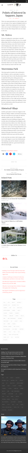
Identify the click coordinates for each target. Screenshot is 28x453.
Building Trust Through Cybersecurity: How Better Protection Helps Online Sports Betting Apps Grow (14, 272)
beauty (13, 302)
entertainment (6, 310)
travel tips (6, 337)
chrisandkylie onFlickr (12, 150)
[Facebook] (13, 1)
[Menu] (2, 5)
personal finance (7, 326)
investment (5, 321)
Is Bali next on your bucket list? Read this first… (13, 198)
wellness (5, 339)
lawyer (15, 321)
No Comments (16, 18)
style (10, 331)
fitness (5, 315)
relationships (6, 329)
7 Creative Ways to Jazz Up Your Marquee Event (13, 245)
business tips (15, 305)
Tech (14, 331)
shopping (21, 329)
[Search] (26, 1)
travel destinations (13, 334)
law (11, 321)
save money (14, 329)
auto (9, 302)
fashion (5, 313)
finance (11, 313)
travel (4, 334)
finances (17, 313)
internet (20, 318)
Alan (10, 18)
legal (21, 321)
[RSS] (15, 1)
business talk (6, 305)
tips (19, 331)
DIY (14, 307)
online (13, 323)
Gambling (11, 315)
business (19, 302)
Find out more (23, 442)
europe (13, 310)
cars (10, 307)
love (4, 323)
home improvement (12, 318)
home (4, 318)
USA (12, 337)
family (18, 310)
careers (5, 307)
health (22, 315)
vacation (17, 337)
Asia (4, 302)
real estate (16, 326)
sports (4, 331)
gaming (16, 315)
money (9, 323)
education (19, 307)
